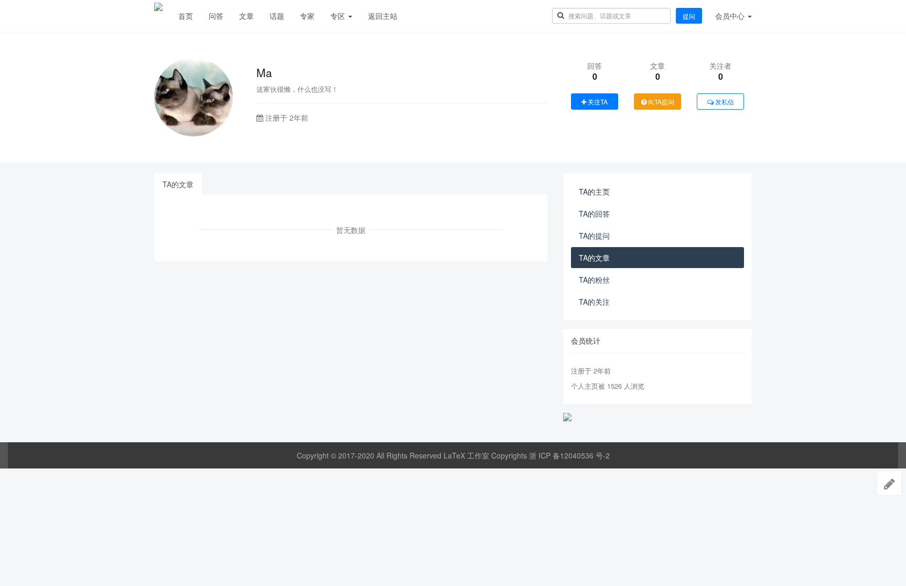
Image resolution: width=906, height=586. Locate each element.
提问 (689, 16)
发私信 (724, 101)
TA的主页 (594, 191)
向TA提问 (660, 101)
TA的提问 (594, 235)
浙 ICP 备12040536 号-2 (569, 455)
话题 (276, 15)
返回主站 (382, 15)
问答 (216, 15)
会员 (730, 15)
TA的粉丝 (594, 279)
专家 (307, 15)
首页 (185, 15)
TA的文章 (178, 184)
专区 (338, 15)
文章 (246, 15)
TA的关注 (594, 301)
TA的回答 (594, 213)
